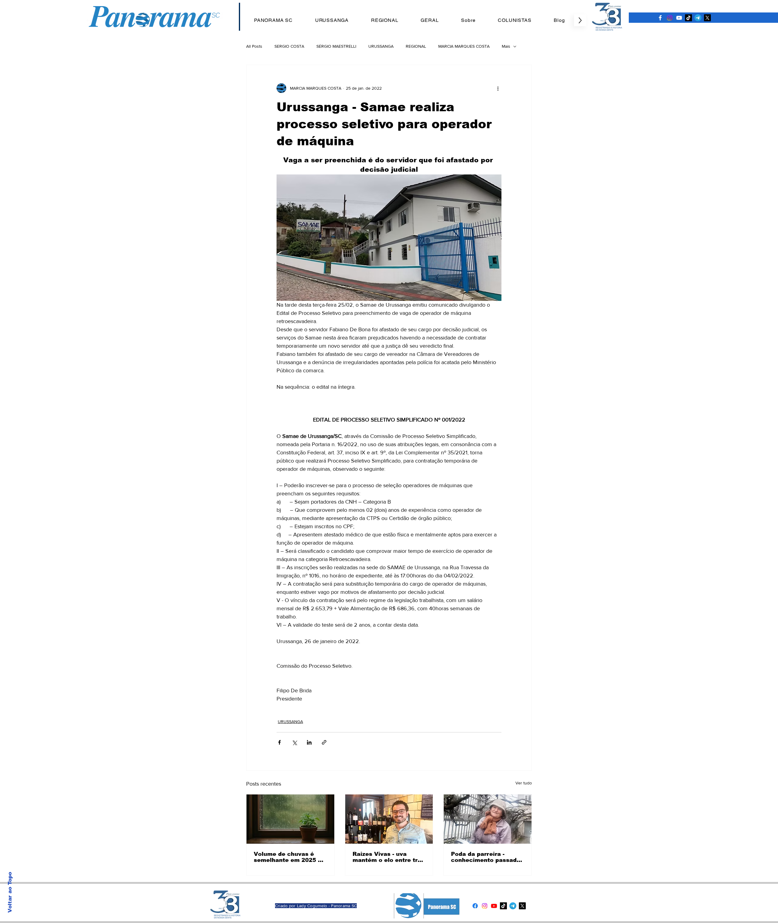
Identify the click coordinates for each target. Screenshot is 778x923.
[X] (707, 17)
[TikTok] (688, 17)
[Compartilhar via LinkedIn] (309, 742)
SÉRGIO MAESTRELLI (336, 46)
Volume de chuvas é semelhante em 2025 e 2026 (288, 857)
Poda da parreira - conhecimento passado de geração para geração (485, 857)
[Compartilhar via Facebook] (279, 742)
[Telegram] (697, 17)
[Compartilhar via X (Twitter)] (294, 742)
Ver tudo (523, 782)
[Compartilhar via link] (324, 742)
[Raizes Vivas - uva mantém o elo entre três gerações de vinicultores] (389, 819)
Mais (506, 46)
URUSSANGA (381, 46)
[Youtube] (494, 905)
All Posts (254, 46)
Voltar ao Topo (10, 892)
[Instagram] (669, 17)
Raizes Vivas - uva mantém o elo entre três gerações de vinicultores (389, 857)
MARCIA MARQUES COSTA (464, 46)
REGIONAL (416, 46)
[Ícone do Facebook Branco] (660, 17)
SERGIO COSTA (289, 46)
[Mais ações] (497, 88)
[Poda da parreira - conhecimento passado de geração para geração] (488, 819)
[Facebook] (475, 905)
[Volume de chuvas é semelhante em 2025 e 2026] (290, 819)
